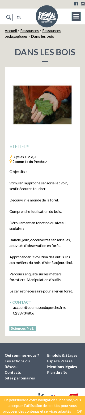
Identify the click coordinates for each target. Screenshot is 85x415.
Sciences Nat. (22, 328)
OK (79, 411)
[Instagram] (83, 3)
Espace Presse (59, 361)
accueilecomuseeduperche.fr (38, 307)
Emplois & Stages (62, 355)
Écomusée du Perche (28, 162)
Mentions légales (62, 366)
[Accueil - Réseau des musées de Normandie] (46, 18)
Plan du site (57, 372)
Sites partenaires (20, 378)
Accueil (11, 30)
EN (19, 17)
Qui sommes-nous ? (22, 355)
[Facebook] (76, 3)
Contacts (13, 372)
